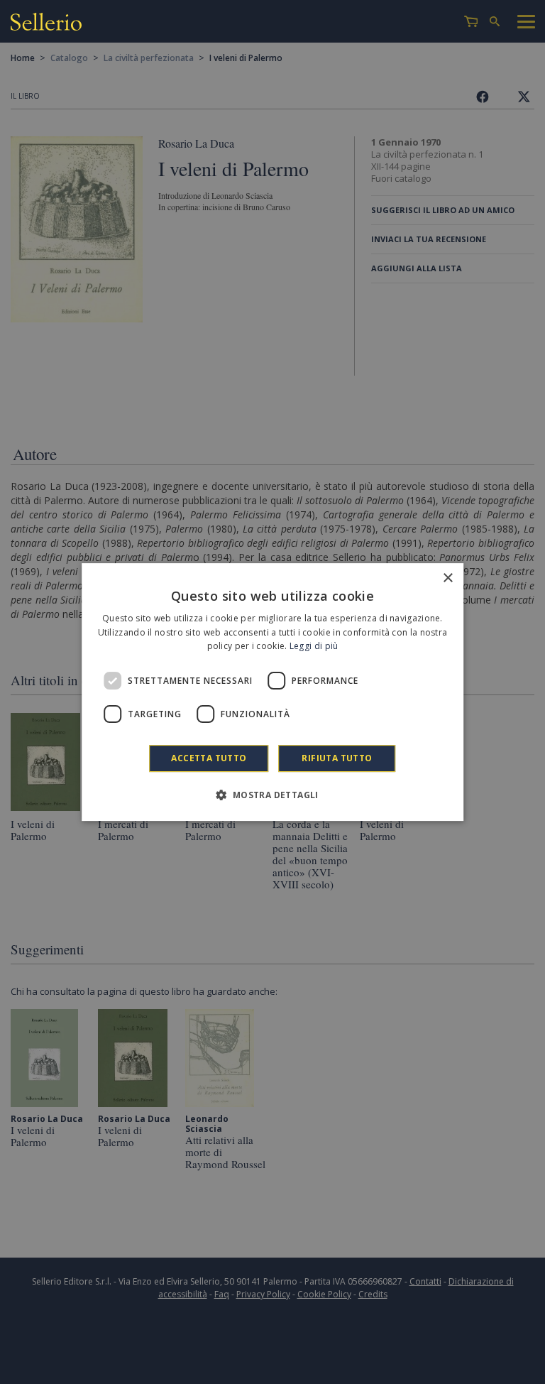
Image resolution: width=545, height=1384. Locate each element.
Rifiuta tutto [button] (337, 758)
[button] (272, 794)
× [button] (447, 578)
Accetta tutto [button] (208, 758)
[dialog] (272, 692)
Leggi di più (314, 647)
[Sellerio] (46, 24)
